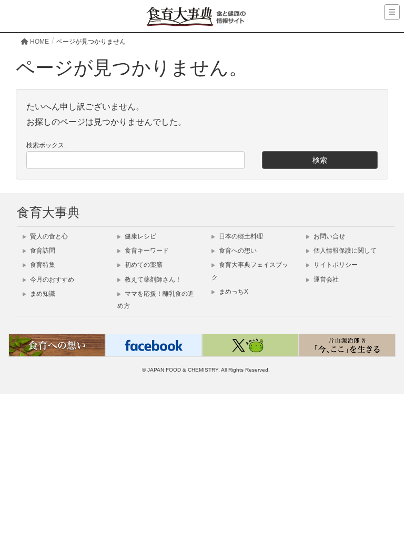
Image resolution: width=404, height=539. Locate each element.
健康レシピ (139, 236)
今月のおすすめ (51, 279)
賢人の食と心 (48, 236)
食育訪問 (41, 250)
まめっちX (232, 291)
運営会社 (325, 279)
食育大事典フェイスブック (249, 271)
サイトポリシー (335, 264)
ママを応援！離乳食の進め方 (155, 300)
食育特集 (41, 264)
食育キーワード (146, 250)
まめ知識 (41, 293)
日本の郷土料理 (240, 236)
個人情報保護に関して (344, 250)
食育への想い (237, 250)
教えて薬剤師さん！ (152, 279)
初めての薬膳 (143, 264)
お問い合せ (328, 236)
